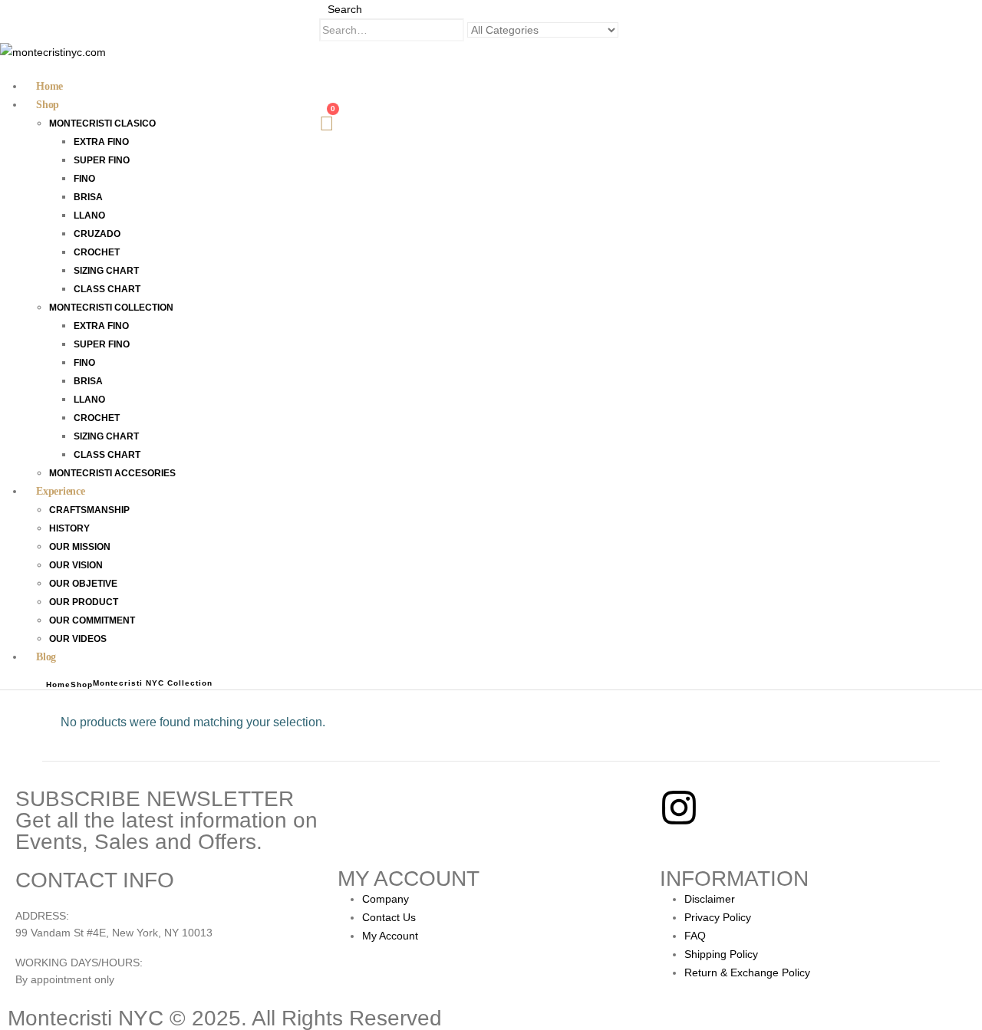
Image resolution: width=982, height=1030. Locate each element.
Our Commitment (92, 620)
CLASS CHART (107, 289)
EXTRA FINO (101, 142)
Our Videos (78, 638)
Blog (46, 657)
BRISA (88, 197)
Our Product (83, 602)
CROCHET (97, 252)
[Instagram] (679, 807)
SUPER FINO (102, 160)
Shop (47, 104)
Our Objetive (83, 583)
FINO (84, 178)
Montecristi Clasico (102, 123)
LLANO (89, 215)
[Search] (631, 30)
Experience (60, 491)
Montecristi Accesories (112, 473)
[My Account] (326, 74)
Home (49, 86)
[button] (340, 9)
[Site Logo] (53, 50)
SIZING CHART (106, 270)
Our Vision (76, 565)
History (69, 528)
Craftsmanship (89, 510)
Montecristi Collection (111, 307)
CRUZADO (97, 234)
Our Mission (79, 546)
